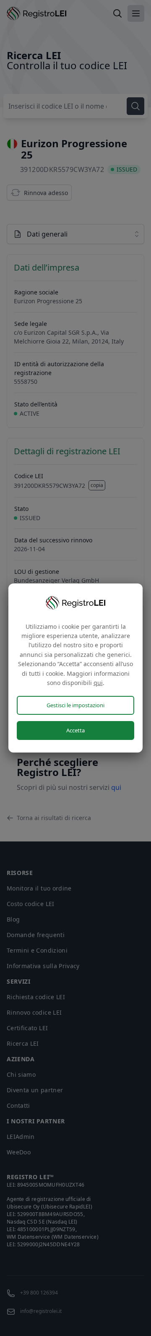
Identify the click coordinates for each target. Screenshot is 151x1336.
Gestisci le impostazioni (75, 705)
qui (98, 683)
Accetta (75, 730)
